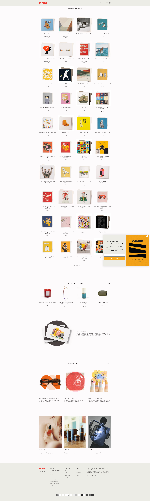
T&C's (66, 470)
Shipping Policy (67, 477)
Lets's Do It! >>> (114, 258)
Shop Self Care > (43, 456)
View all (109, 283)
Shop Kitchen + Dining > (70, 456)
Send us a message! (53, 472)
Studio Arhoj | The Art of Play (95, 398)
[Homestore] (75, 432)
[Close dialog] (147, 236)
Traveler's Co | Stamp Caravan (71, 398)
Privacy (66, 472)
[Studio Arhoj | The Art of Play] (99, 381)
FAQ (76, 473)
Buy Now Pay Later (79, 477)
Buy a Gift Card (78, 475)
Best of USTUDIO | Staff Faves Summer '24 (49, 398)
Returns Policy (67, 473)
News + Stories (78, 472)
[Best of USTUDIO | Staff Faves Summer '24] (50, 381)
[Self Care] (50, 432)
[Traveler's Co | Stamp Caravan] (75, 381)
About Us (77, 470)
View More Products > (75, 265)
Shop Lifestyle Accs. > (93, 456)
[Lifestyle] (99, 432)
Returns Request (67, 475)
